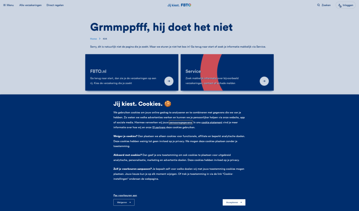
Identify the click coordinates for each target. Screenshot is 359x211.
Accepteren (232, 202)
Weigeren (122, 202)
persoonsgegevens (180, 122)
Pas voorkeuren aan (125, 195)
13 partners (158, 127)
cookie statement (211, 122)
